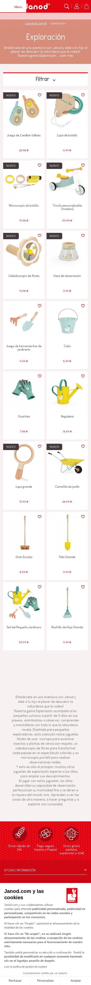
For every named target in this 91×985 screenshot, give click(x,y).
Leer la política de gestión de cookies (25, 966)
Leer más (66, 55)
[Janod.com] (36, 6)
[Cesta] (86, 6)
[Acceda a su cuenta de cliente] (77, 6)
